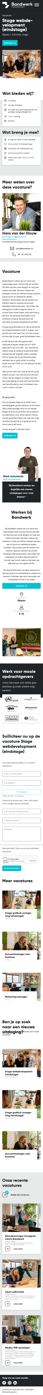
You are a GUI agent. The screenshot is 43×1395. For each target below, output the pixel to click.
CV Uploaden (21, 792)
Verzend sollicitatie (11, 868)
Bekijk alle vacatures (17, 1194)
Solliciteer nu (10, 43)
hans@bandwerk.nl (24, 248)
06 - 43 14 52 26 (24, 254)
